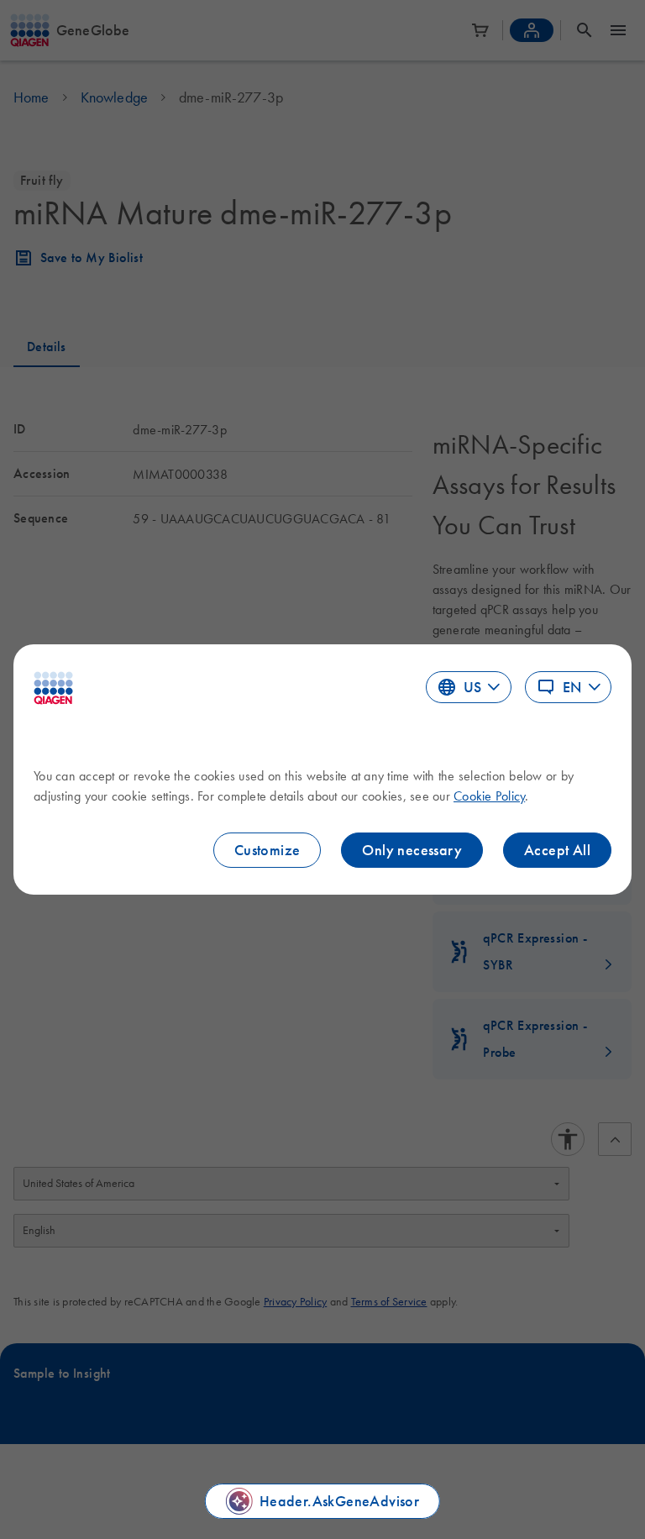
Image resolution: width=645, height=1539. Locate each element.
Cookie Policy (489, 795)
